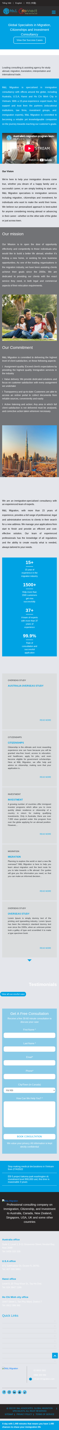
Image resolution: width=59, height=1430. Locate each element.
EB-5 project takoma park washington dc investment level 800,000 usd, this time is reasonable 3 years (28, 1179)
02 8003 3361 (40, 1370)
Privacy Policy (24, 1414)
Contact (6, 1360)
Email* (29, 1057)
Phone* (29, 1071)
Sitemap (9, 1414)
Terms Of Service (45, 1414)
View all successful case (13, 994)
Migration (7, 1330)
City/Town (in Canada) (29, 1084)
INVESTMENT (15, 799)
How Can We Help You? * (29, 1098)
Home (5, 1320)
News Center (8, 1355)
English (18, 3)
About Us (7, 1325)
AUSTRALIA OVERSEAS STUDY (26, 686)
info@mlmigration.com (44, 1379)
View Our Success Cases (30, 40)
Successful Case (10, 1345)
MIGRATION (14, 857)
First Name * (29, 1029)
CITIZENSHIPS (16, 743)
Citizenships (8, 1340)
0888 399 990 (40, 1375)
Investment (7, 1335)
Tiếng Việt (6, 3)
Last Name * (29, 1043)
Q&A (4, 1350)
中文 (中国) (31, 3)
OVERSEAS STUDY (19, 914)
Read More (45, 720)
